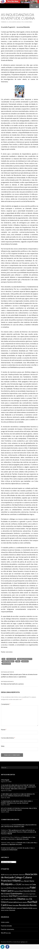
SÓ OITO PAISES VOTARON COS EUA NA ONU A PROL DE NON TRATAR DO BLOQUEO (19, 809)
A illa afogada (5, 780)
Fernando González (24, 888)
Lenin (18, 661)
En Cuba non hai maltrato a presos (12, 683)
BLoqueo (6, 884)
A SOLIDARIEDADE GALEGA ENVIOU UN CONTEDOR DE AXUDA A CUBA (18, 825)
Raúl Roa (25, 661)
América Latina (9, 874)
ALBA (2, 874)
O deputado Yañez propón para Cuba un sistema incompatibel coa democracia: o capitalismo (19, 674)
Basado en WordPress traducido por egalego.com (14, 942)
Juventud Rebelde (8, 661)
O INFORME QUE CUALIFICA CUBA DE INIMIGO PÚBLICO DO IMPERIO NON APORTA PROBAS (18, 795)
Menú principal (36, 5)
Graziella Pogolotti (25, 659)
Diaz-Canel (4, 888)
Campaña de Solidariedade (9, 849)
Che (23, 884)
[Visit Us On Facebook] (7, 946)
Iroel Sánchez (4, 896)
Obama (21, 898)
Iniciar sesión (5, 922)
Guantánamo (16, 893)
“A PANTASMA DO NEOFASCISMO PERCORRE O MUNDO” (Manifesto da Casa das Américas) (17, 802)
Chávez (26, 884)
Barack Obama (29, 881)
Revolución (6, 663)
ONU (27, 899)
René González (14, 905)
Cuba (34, 884)
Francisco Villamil (18, 891)
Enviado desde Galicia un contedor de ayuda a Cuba (17, 848)
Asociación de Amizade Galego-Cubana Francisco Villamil (19, 877)
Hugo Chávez (32, 893)
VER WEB (9, 652)
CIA (4, 659)
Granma (7, 894)
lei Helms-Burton (32, 896)
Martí (15, 899)
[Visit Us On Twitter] (2, 946)
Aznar (22, 881)
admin (14, 22)
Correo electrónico (8, 738)
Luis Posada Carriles (7, 899)
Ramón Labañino (22, 902)
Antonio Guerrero (19, 874)
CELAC (19, 884)
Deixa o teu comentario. (24, 22)
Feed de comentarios (7, 929)
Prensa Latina (12, 902)
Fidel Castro (11, 659)
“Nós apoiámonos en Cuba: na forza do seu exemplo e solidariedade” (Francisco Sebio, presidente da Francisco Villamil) (18, 831)
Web (2, 746)
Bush (14, 884)
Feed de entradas (6, 926)
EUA (8, 888)
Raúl (30, 901)
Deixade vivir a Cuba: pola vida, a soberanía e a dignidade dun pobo (18, 838)
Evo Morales (14, 888)
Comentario (5, 704)
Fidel (33, 887)
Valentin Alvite (27, 908)
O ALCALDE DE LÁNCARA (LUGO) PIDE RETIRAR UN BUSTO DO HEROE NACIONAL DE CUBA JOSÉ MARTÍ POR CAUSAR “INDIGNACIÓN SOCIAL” (18, 787)
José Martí (13, 896)
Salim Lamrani (17, 908)
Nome (3, 729)
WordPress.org (5, 933)
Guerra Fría (25, 894)
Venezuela (12, 910)
